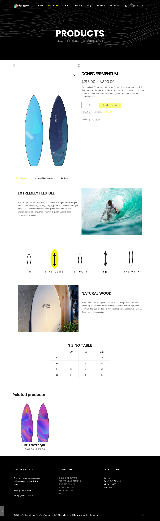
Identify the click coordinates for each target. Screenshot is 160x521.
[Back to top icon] (143, 515)
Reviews (65, 178)
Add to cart (110, 105)
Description (21, 178)
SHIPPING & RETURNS (70, 481)
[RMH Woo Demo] (21, 5)
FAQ (61, 493)
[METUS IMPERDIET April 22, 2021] (2, 511)
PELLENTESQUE (35, 445)
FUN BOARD (72, 41)
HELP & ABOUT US (68, 478)
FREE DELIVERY (67, 490)
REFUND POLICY (67, 484)
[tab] (21, 178)
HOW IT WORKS (66, 487)
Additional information (43, 178)
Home (60, 41)
